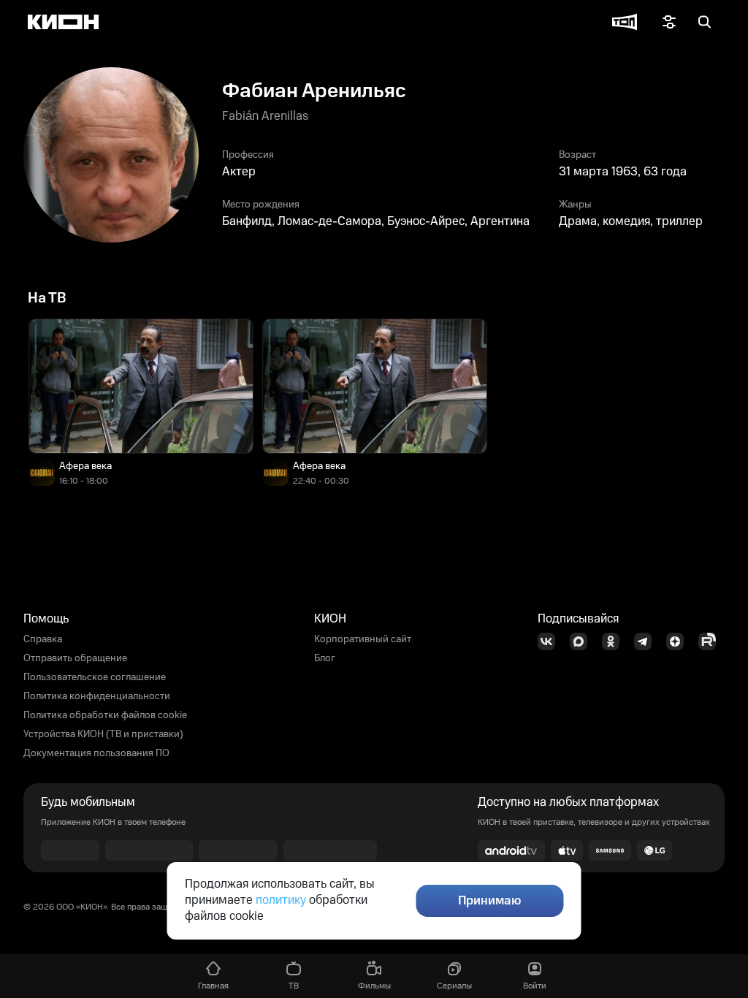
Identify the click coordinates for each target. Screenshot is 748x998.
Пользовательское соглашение (94, 677)
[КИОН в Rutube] (711, 641)
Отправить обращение (75, 658)
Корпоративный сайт (362, 639)
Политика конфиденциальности (96, 696)
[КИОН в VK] (551, 641)
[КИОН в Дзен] (679, 641)
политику (281, 900)
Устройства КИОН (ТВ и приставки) (103, 734)
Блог (324, 658)
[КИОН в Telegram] (647, 641)
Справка (42, 639)
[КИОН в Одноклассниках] (615, 641)
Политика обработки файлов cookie (105, 715)
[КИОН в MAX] (583, 641)
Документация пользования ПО (96, 753)
